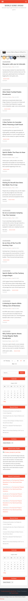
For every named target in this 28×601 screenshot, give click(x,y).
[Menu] (2, 1)
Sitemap (2, 599)
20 (24, 360)
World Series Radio (14, 5)
